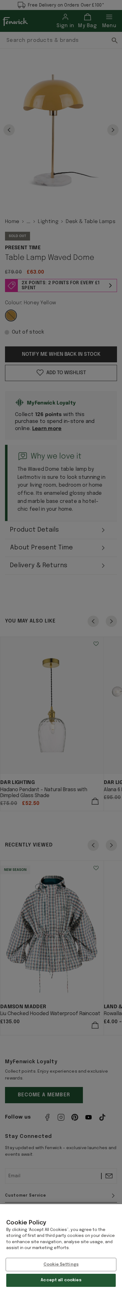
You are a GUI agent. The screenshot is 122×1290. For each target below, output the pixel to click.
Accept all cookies (61, 1280)
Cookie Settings (61, 1265)
